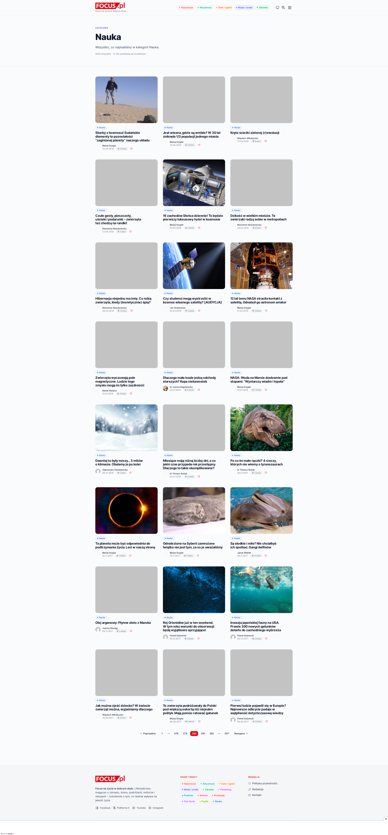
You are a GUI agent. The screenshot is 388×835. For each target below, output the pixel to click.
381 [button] (203, 733)
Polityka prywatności (264, 783)
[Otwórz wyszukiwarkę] (283, 7)
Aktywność (206, 7)
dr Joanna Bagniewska (181, 387)
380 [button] (194, 733)
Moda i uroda (245, 7)
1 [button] (162, 733)
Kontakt (256, 795)
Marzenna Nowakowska (114, 228)
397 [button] (226, 733)
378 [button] (176, 733)
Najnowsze (187, 7)
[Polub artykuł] (131, 149)
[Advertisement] (194, 828)
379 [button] (185, 733)
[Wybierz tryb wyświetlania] (277, 7)
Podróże (188, 795)
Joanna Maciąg (110, 628)
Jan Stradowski (177, 307)
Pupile (205, 801)
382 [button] (211, 733)
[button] (148, 733)
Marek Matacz (109, 390)
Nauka (218, 801)
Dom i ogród (225, 7)
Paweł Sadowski (178, 635)
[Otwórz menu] (290, 7)
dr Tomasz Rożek (178, 473)
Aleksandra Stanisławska (115, 469)
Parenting (225, 789)
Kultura (204, 795)
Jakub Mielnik (244, 552)
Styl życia (189, 801)
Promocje (219, 795)
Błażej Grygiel (109, 145)
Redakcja (257, 789)
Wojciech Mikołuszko (247, 138)
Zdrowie (263, 7)
